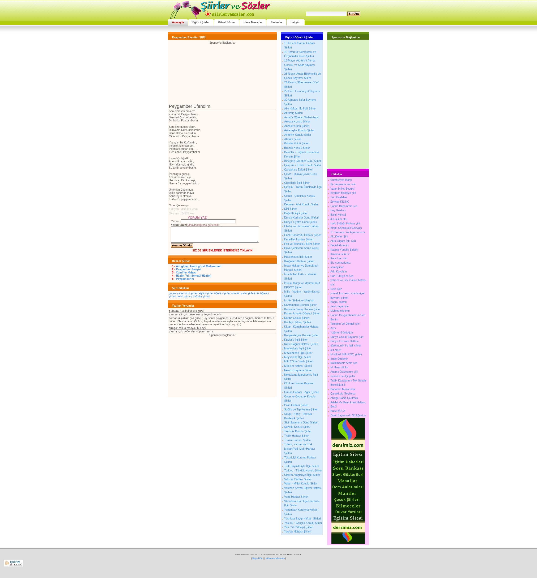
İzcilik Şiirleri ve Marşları (299, 300)
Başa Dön (257, 558)
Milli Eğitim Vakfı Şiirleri (298, 361)
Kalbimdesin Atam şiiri (343, 363)
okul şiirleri (191, 293)
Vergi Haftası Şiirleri (296, 496)
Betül (333, 406)
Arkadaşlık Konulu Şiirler (299, 130)
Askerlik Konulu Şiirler (297, 134)
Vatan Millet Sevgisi (342, 188)
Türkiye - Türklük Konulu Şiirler (303, 470)
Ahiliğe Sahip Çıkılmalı (344, 398)
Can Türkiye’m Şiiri (341, 275)
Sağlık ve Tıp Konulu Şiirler (301, 409)
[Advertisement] (222, 73)
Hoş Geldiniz (338, 210)
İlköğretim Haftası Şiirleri (299, 261)
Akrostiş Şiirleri (293, 113)
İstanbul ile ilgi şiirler (342, 376)
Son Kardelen (338, 197)
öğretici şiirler (222, 293)
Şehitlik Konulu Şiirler (297, 426)
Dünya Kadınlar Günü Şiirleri (301, 217)
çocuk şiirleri (176, 293)
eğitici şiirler (206, 293)
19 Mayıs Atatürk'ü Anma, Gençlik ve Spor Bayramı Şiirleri (299, 65)
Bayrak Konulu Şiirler (297, 147)
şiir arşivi (335, 349)
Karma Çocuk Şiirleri (296, 317)
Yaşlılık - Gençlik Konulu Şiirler (303, 523)
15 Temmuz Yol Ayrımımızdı (347, 232)
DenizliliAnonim (339, 245)
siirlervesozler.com (275, 558)
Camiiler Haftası (186, 272)
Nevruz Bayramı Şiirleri (298, 370)
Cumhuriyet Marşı (341, 179)
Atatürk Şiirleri (292, 139)
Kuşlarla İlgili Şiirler (296, 339)
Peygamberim (185, 278)
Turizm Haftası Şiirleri (297, 440)
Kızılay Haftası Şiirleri (297, 322)
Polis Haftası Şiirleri (296, 405)
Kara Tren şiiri (338, 258)
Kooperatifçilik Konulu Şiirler (301, 335)
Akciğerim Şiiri (339, 236)
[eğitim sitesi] (348, 542)
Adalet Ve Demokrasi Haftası (348, 402)
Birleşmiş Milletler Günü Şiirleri (303, 161)
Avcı (333, 328)
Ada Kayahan (338, 271)
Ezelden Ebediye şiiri (343, 192)
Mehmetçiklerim (340, 310)
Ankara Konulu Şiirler (297, 121)
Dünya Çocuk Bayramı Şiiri (346, 336)
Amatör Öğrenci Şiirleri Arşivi (301, 117)
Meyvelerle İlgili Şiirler (297, 357)
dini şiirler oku (338, 219)
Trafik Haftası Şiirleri (296, 435)
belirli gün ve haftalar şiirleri (193, 296)
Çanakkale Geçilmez (343, 393)
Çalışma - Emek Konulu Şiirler (302, 165)
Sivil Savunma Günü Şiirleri (301, 422)
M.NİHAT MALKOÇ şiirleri (346, 354)
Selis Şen (336, 288)
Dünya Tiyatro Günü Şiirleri (300, 222)
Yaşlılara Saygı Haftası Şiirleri (302, 518)
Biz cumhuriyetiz (340, 262)
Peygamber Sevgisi (188, 269)
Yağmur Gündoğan (341, 332)
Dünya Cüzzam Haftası (344, 341)
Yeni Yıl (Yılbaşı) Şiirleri (298, 527)
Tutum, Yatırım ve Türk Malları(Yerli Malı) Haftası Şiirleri (299, 449)
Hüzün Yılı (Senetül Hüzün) (193, 275)
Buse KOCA (337, 411)
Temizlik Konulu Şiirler (297, 431)
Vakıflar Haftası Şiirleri (298, 479)
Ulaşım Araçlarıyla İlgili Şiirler (302, 474)
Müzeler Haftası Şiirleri (298, 365)
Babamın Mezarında (342, 389)
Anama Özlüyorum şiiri (344, 371)
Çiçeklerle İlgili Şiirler (297, 182)
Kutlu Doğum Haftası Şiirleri (301, 344)
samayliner (337, 267)
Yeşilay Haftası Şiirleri (297, 531)
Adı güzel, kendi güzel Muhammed (198, 266)
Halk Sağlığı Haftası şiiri (345, 223)
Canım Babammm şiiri (343, 206)
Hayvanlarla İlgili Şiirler (298, 256)
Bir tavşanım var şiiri (343, 184)
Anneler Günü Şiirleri (296, 126)
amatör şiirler (239, 293)
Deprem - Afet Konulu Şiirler (301, 204)
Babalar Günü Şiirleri (296, 143)
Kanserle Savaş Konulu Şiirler (302, 309)
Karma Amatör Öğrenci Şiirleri (302, 313)
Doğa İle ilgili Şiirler (296, 213)
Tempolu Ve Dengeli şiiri (345, 323)
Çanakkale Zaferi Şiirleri (298, 169)
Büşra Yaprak (338, 301)
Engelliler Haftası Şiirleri (298, 239)
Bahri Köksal (338, 214)
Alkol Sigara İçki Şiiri (343, 240)
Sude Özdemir (339, 358)
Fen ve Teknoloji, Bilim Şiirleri (302, 243)
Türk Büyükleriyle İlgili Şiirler (301, 466)
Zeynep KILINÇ (339, 201)
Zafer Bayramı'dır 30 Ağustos (348, 415)
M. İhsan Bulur (339, 367)
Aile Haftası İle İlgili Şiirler (300, 108)
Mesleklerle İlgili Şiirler (298, 348)
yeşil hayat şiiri (339, 306)
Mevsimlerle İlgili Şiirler (298, 352)
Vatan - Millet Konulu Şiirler (300, 483)
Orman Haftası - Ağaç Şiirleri (301, 392)
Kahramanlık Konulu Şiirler (300, 304)
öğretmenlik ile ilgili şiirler (345, 345)
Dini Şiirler (290, 208)
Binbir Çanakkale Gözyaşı (346, 227)
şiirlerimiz (253, 293)
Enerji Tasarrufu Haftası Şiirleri (302, 235)
